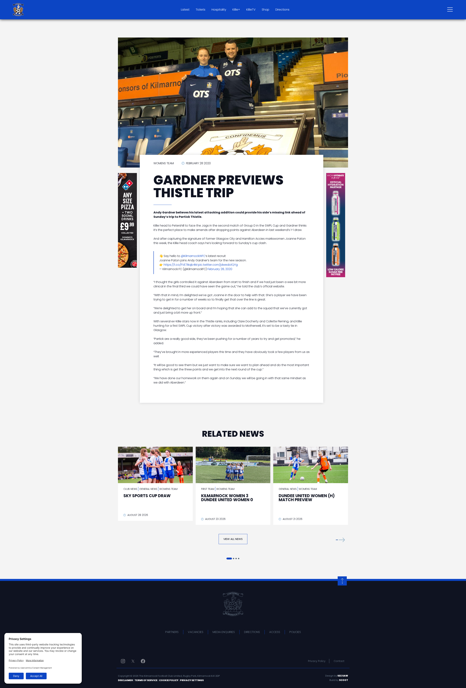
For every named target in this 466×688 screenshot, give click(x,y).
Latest (185, 9)
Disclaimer (125, 680)
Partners (172, 632)
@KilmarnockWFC (193, 256)
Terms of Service (146, 680)
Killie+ (236, 9)
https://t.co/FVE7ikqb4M (180, 265)
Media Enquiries (224, 632)
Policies (295, 632)
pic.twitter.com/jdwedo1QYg (218, 265)
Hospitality (219, 9)
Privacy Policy (316, 661)
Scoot (343, 680)
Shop (265, 9)
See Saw (342, 675)
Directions (282, 9)
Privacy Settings (192, 680)
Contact (339, 661)
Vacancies (195, 632)
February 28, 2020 (220, 269)
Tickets (200, 9)
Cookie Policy (168, 680)
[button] (340, 540)
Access (274, 632)
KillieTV (251, 9)
